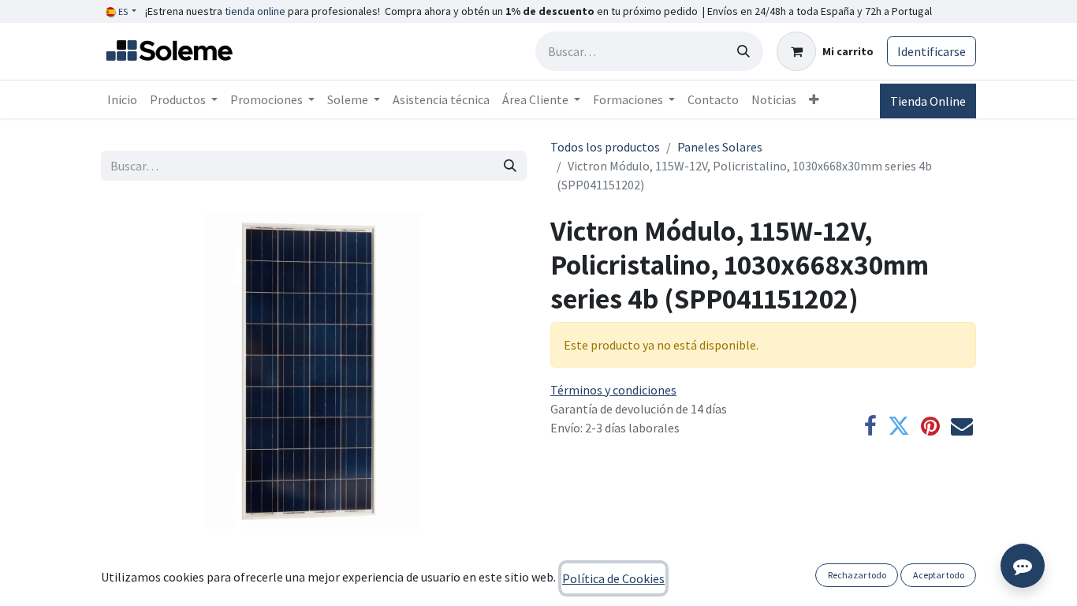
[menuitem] (122, 99)
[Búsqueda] (743, 51)
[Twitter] (899, 426)
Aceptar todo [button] (938, 575)
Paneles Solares (719, 147)
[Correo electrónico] (962, 426)
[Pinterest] (930, 426)
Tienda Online (928, 101)
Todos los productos (605, 147)
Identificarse (931, 51)
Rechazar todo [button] (857, 575)
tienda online (255, 11)
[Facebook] (870, 426)
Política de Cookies (613, 578)
